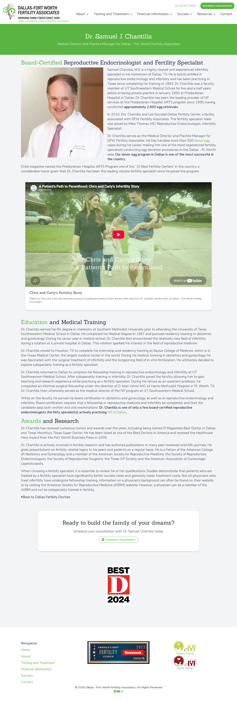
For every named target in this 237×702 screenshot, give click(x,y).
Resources (205, 14)
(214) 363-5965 (185, 6)
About (81, 14)
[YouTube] (118, 692)
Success (183, 14)
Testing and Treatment (112, 14)
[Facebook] (115, 692)
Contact (226, 14)
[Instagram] (122, 692)
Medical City (54, 21)
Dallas (21, 21)
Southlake (32, 21)
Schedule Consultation (217, 6)
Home (25, 650)
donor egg (201, 140)
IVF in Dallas (116, 412)
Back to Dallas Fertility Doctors (46, 497)
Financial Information (153, 14)
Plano (42, 21)
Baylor (65, 21)
